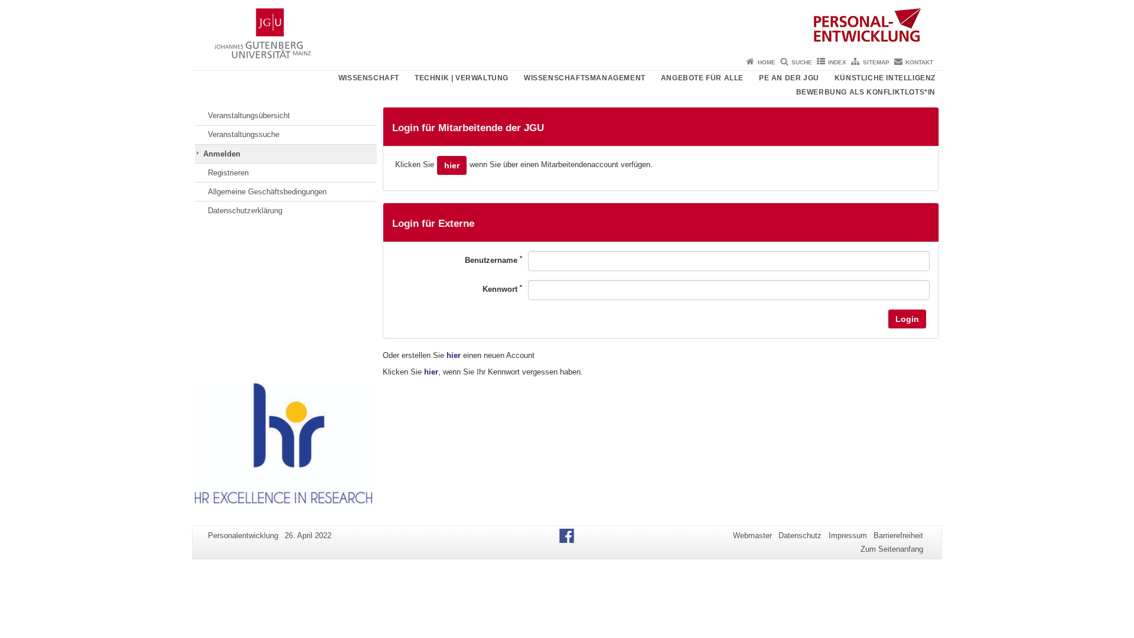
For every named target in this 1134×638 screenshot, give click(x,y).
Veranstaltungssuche (243, 134)
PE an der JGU (789, 78)
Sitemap (876, 62)
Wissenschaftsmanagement (585, 78)
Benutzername (493, 260)
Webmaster (752, 535)
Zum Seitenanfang (892, 549)
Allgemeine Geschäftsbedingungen (267, 191)
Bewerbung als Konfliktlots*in (866, 92)
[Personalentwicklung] (567, 26)
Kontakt (919, 62)
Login (907, 319)
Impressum (848, 535)
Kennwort (502, 289)
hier (452, 165)
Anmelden (221, 153)
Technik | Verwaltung (462, 78)
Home (766, 62)
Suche (801, 62)
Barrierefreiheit (898, 535)
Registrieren (228, 172)
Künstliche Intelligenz (885, 78)
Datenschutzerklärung (245, 210)
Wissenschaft (368, 78)
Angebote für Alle (702, 78)
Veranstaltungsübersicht (249, 115)
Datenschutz (800, 535)
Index (837, 62)
